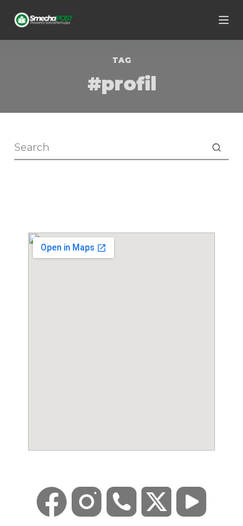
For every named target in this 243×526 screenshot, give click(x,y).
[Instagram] (87, 502)
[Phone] (121, 502)
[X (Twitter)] (156, 502)
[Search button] (217, 147)
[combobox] (109, 147)
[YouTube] (191, 502)
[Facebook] (52, 502)
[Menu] (224, 20)
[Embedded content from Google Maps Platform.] (121, 341)
